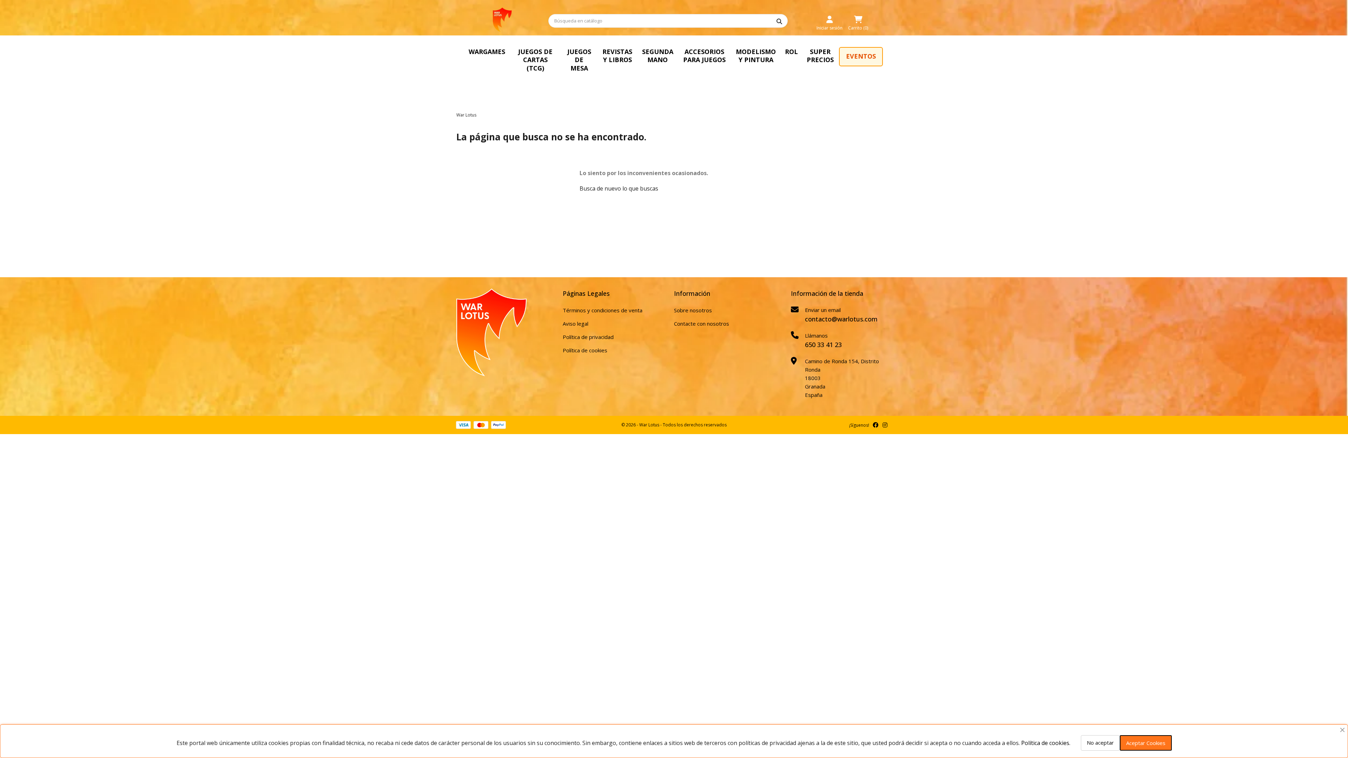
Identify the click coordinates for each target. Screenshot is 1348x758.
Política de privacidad (588, 336)
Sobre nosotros (693, 310)
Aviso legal (575, 323)
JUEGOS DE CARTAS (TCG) (535, 59)
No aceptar (1100, 742)
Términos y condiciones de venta (602, 310)
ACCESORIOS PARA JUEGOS (704, 55)
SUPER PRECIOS (820, 55)
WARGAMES (487, 51)
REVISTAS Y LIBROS (617, 55)
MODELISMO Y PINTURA (756, 55)
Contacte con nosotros (701, 323)
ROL (791, 51)
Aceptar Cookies (1145, 742)
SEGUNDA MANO (657, 55)
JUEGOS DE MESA (579, 59)
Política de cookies (585, 350)
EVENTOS (861, 56)
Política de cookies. (1045, 743)
